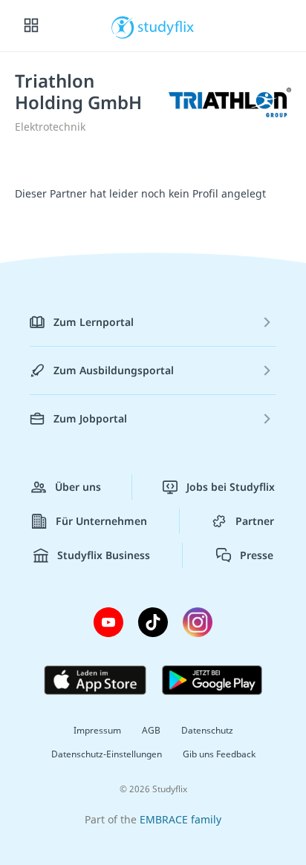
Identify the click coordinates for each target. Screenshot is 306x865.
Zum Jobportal (90, 418)
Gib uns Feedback (219, 754)
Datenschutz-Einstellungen (106, 754)
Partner (254, 521)
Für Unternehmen (101, 521)
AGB (151, 730)
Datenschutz (207, 730)
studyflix (166, 26)
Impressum (97, 730)
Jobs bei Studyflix (230, 487)
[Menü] (31, 26)
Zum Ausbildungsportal (113, 370)
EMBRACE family (180, 819)
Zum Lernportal (93, 322)
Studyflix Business (103, 555)
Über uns (78, 487)
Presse (256, 555)
